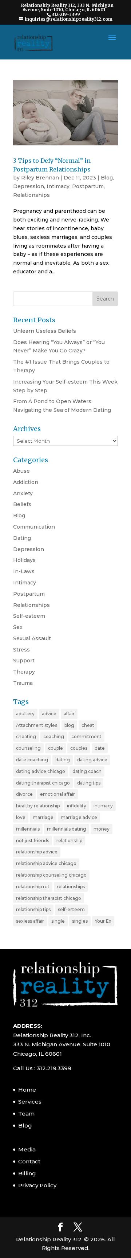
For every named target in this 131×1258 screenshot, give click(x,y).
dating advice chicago (40, 771)
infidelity (76, 805)
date (100, 748)
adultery (25, 713)
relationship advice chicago (46, 863)
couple (55, 748)
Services (29, 1101)
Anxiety (23, 493)
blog (69, 725)
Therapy (24, 672)
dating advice (92, 759)
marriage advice (79, 817)
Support (24, 660)
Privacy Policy (37, 1185)
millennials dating (66, 829)
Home (27, 1089)
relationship (69, 840)
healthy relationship (38, 805)
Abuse (21, 471)
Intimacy (58, 186)
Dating (22, 538)
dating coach (87, 771)
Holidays (24, 560)
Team (26, 1113)
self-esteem (71, 909)
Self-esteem (29, 616)
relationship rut (32, 886)
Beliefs (22, 504)
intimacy (103, 805)
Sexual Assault (32, 638)
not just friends (32, 840)
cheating (26, 736)
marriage (43, 817)
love (20, 817)
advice (49, 713)
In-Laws (24, 571)
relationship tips (33, 909)
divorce (24, 794)
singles (80, 921)
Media (27, 1149)
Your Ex (103, 921)
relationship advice (36, 851)
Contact (29, 1161)
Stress (21, 649)
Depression (28, 186)
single (58, 921)
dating (62, 759)
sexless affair (30, 921)
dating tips (88, 783)
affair (69, 713)
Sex (18, 627)
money (102, 829)
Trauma (23, 683)
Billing (27, 1173)
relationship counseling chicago (51, 875)
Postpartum (88, 186)
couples (78, 748)
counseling (28, 748)
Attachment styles (36, 725)
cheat (88, 725)
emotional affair (57, 794)
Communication (34, 527)
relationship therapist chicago (48, 898)
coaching (53, 736)
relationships (71, 886)
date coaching (32, 759)
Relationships (31, 195)
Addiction (25, 482)
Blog (107, 177)
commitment (86, 736)
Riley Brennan (40, 177)
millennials (28, 829)
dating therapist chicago (43, 783)
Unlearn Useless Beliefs (44, 331)
